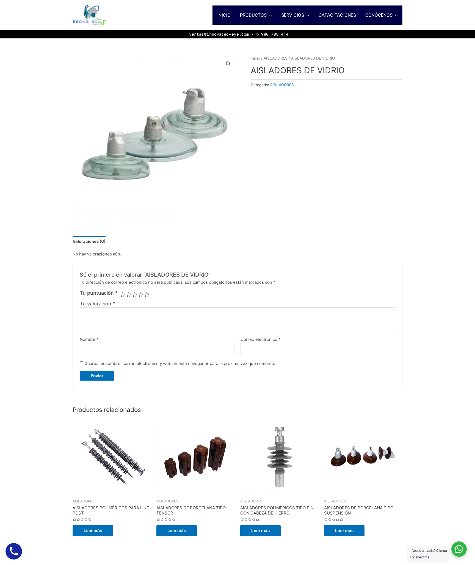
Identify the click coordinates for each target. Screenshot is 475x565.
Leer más (93, 530)
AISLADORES (276, 58)
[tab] (89, 241)
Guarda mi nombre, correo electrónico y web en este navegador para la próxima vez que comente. (179, 363)
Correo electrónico (261, 339)
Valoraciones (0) (89, 241)
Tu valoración (97, 304)
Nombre (89, 339)
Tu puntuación (99, 293)
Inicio (255, 58)
